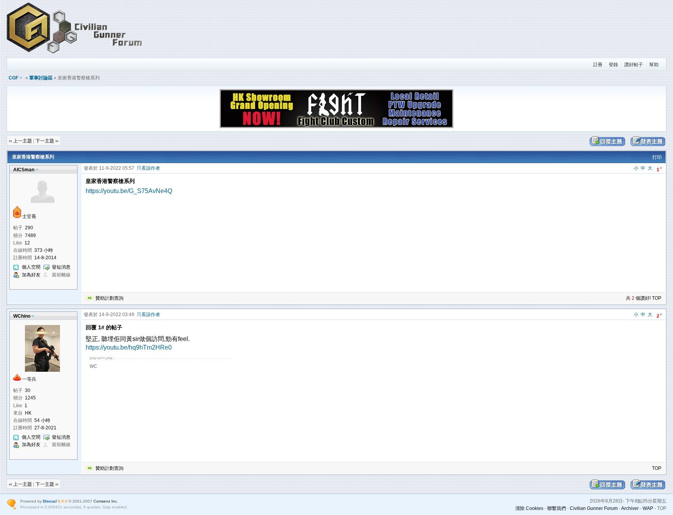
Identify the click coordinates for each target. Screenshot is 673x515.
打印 (657, 157)
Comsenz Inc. (105, 501)
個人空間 (31, 267)
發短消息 (61, 267)
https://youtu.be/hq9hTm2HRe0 (129, 347)
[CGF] (75, 54)
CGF (13, 78)
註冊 (598, 64)
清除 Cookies (529, 508)
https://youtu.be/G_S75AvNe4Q (129, 191)
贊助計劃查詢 (109, 298)
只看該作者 (148, 168)
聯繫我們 (556, 508)
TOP (656, 298)
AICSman (23, 169)
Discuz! (50, 501)
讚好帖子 (633, 64)
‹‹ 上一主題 (20, 141)
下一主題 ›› (46, 141)
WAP (648, 508)
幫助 (654, 64)
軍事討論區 (41, 78)
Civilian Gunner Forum (594, 508)
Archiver (630, 508)
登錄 (613, 64)
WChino (21, 316)
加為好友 (31, 275)
